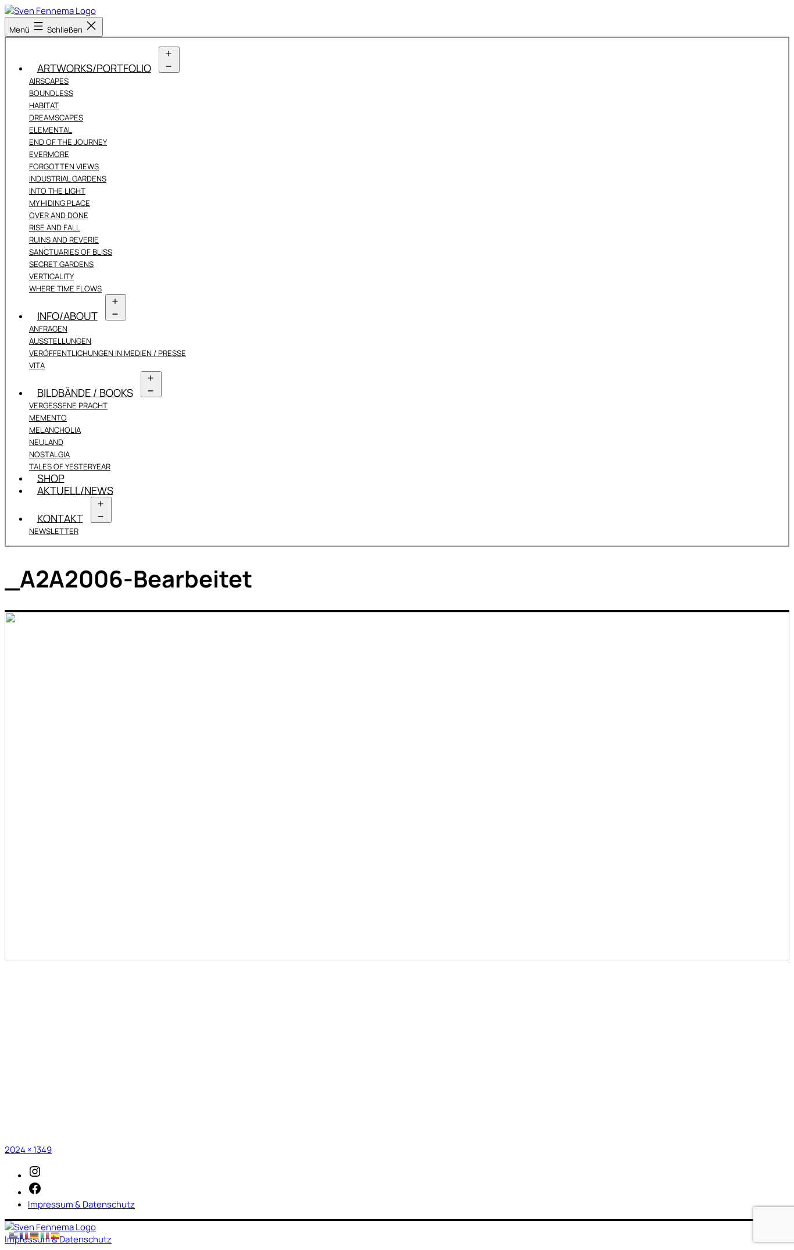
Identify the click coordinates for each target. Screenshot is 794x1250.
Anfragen (48, 328)
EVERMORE (49, 154)
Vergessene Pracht (68, 405)
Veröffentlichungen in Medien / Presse (107, 353)
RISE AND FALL (54, 227)
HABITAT (44, 105)
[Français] (24, 1235)
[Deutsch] (35, 1235)
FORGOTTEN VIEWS (64, 166)
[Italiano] (45, 1235)
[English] (14, 1235)
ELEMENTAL (50, 129)
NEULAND (46, 442)
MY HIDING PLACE (59, 203)
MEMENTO (48, 417)
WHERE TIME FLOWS (65, 288)
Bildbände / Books (85, 392)
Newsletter (53, 531)
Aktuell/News (75, 490)
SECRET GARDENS (61, 264)
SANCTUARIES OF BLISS (70, 252)
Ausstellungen (60, 341)
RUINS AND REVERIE (64, 239)
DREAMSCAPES (56, 117)
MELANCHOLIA (55, 430)
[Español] (56, 1235)
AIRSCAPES (49, 81)
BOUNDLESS (51, 93)
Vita (37, 365)
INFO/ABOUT (67, 315)
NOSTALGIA (49, 454)
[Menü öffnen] (169, 60)
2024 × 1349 (28, 1150)
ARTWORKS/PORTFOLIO (94, 67)
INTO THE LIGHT (57, 191)
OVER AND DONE (58, 215)
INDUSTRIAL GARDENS (67, 178)
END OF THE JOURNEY (68, 142)
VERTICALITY (51, 276)
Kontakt (60, 518)
